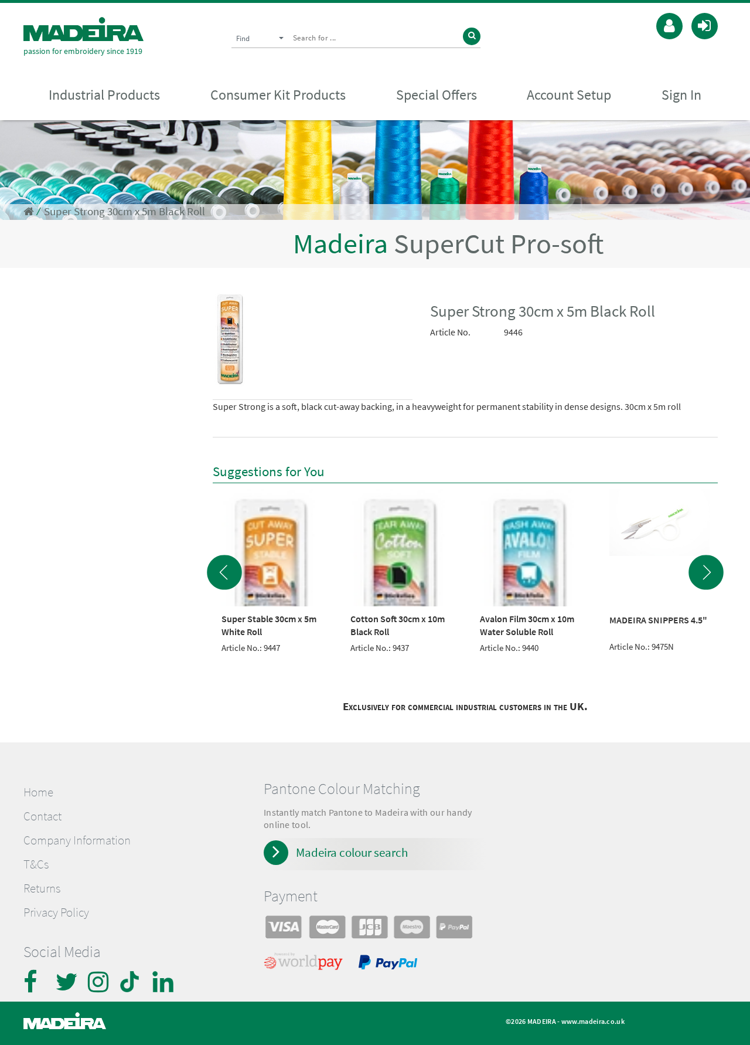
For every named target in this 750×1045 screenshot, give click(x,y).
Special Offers (436, 95)
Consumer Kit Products (278, 95)
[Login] (704, 24)
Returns (41, 888)
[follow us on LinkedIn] (164, 981)
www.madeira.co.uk (593, 1021)
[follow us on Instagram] (99, 981)
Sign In (681, 95)
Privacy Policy (56, 912)
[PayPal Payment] (390, 964)
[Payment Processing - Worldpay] (305, 964)
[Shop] (28, 211)
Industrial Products (104, 95)
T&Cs (36, 864)
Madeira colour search (352, 852)
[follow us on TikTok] (132, 981)
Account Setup (569, 95)
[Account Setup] (669, 24)
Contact (42, 816)
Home (38, 792)
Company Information (77, 840)
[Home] (83, 29)
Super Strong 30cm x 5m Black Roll (124, 211)
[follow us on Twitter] (67, 981)
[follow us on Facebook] (35, 981)
